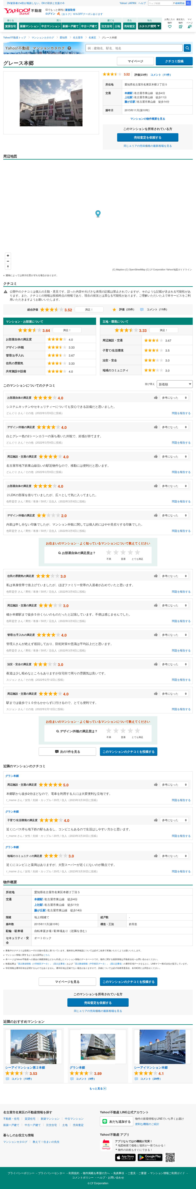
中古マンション (50, 26)
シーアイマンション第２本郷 (25, 1067)
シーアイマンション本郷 (151, 1067)
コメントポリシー (83, 1177)
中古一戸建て (89, 26)
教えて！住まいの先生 (46, 1142)
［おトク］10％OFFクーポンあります (81, 14)
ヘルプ (142, 3)
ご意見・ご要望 (137, 1173)
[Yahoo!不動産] (23, 9)
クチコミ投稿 (174, 61)
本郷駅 (129, 93)
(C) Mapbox (118, 269)
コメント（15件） (22, 1078)
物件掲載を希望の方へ (96, 1173)
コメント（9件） (85, 1078)
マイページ (135, 61)
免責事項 (118, 1173)
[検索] (188, 3)
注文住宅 (106, 26)
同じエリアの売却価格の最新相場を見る (148, 146)
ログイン (50, 13)
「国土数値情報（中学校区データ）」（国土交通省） (98, 963)
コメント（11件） (161, 74)
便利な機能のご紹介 (147, 1124)
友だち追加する (120, 1121)
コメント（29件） (151, 1078)
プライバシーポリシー (21, 1173)
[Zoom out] (8, 261)
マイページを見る (67, 981)
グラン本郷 (12, 776)
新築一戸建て (71, 26)
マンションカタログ (15, 1142)
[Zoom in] (8, 255)
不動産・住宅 (11, 1118)
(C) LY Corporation (156, 269)
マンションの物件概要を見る (147, 118)
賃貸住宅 (10, 26)
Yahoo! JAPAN (128, 3)
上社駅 (129, 97)
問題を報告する (181, 413)
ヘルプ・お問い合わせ (110, 1177)
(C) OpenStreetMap (135, 269)
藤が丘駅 (130, 101)
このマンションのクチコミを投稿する (129, 751)
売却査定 (129, 26)
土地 (117, 26)
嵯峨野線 (180, 3)
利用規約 (74, 1173)
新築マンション (29, 26)
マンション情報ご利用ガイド (167, 1173)
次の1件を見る (70, 751)
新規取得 (70, 9)
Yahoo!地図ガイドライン (179, 269)
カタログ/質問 (147, 26)
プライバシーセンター (51, 1173)
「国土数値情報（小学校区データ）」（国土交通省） (41, 963)
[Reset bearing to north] (8, 266)
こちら (46, 954)
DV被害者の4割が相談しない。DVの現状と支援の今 (36, 3)
